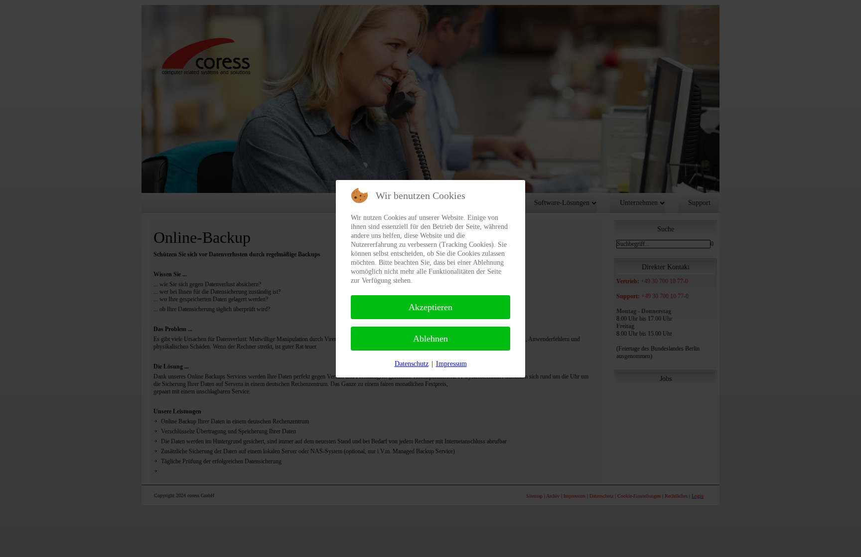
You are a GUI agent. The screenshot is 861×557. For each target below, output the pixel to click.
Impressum (451, 364)
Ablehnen (430, 339)
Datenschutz (412, 364)
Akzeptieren (430, 307)
